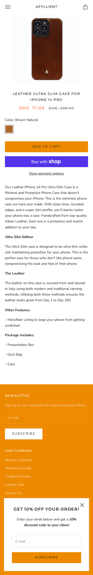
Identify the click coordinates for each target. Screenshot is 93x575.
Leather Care (15, 484)
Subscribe (46, 557)
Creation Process (18, 476)
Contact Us (13, 493)
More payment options (46, 173)
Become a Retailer (18, 460)
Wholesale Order (18, 468)
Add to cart (46, 146)
